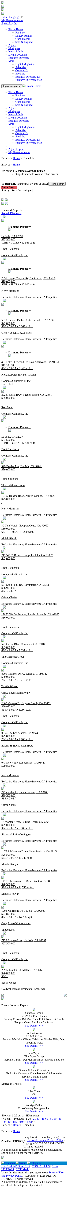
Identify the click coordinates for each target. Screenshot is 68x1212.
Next (21, 1121)
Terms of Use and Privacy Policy (45, 1140)
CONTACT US (41, 1166)
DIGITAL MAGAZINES (15, 1166)
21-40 (36, 1118)
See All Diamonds (11, 213)
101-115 (12, 1121)
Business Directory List (28, 76)
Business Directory (18, 57)
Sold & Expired (24, 41)
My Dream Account (12, 20)
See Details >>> (34, 1025)
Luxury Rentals (23, 35)
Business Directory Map (28, 79)
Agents (12, 45)
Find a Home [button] (15, 29)
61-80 (53, 1118)
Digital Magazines (25, 64)
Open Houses (22, 38)
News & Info (15, 51)
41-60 (44, 1118)
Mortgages (14, 48)
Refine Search (57, 184)
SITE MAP (22, 1169)
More (11, 60)
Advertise (20, 67)
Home (16, 158)
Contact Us (21, 70)
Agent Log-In (9, 23)
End (29, 1121)
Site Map (20, 73)
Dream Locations (17, 54)
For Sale (20, 32)
